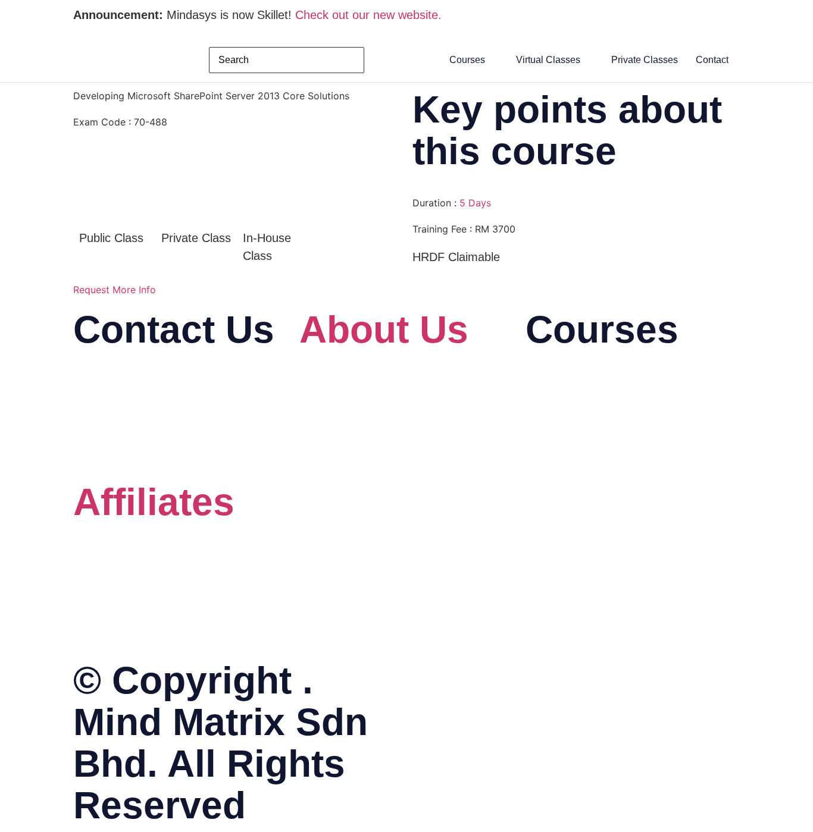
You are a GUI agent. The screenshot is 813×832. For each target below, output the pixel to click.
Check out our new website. (368, 14)
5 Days (475, 203)
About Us (383, 329)
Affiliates (153, 502)
